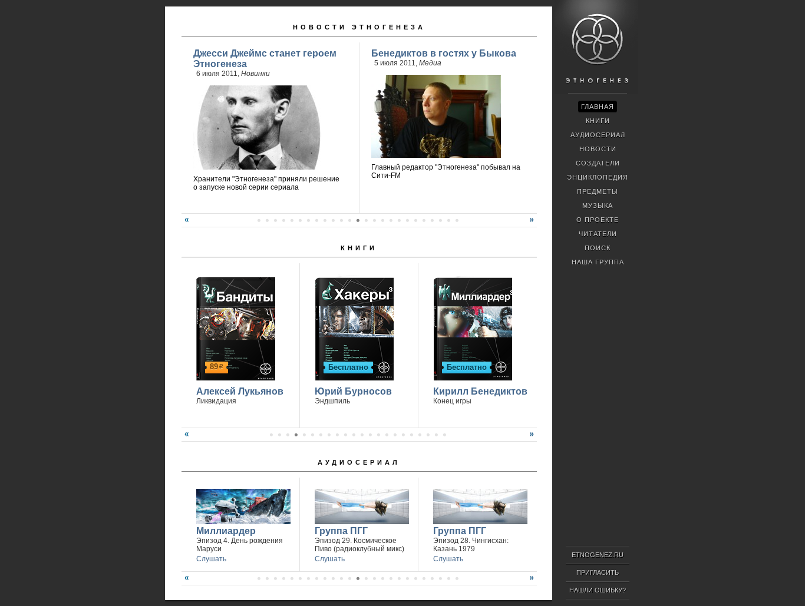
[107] (382, 220)
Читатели (598, 233)
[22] (444, 434)
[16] (395, 434)
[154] (366, 578)
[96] (291, 220)
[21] (436, 434)
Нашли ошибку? (597, 590)
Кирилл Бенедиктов (480, 391)
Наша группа (598, 262)
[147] (308, 578)
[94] (275, 220)
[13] (370, 434)
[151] (341, 578)
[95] (283, 220)
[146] (300, 578)
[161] (423, 578)
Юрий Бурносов (353, 391)
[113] (432, 220)
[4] (296, 434)
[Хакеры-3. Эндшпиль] (353, 327)
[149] (324, 578)
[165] (456, 578)
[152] (349, 578)
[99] (316, 220)
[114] (440, 220)
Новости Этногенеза (359, 27)
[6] (312, 434)
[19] (419, 434)
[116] (456, 220)
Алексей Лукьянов (239, 391)
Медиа (430, 63)
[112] (423, 220)
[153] (357, 578)
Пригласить (597, 572)
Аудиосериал (359, 462)
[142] (267, 578)
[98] (308, 220)
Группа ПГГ (341, 531)
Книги (359, 247)
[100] (324, 220)
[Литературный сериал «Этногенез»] (596, 92)
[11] (353, 434)
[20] (428, 434)
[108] (390, 220)
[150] (333, 578)
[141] (258, 578)
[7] (320, 434)
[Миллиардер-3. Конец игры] (471, 327)
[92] (258, 220)
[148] (316, 578)
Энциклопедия (597, 177)
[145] (291, 578)
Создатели (598, 163)
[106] (374, 220)
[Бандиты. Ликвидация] (234, 327)
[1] (271, 434)
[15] (386, 434)
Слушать (211, 559)
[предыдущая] (185, 224)
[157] (390, 578)
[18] (411, 434)
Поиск (598, 247)
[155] (374, 578)
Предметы (597, 191)
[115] (448, 220)
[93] (267, 220)
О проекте (597, 219)
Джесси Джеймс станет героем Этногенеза (264, 58)
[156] (382, 578)
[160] (415, 578)
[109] (399, 220)
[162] (432, 578)
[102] (341, 220)
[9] (337, 434)
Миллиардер (226, 531)
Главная (597, 106)
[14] (378, 434)
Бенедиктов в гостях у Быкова (443, 53)
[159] (407, 578)
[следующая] (533, 224)
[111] (415, 220)
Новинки (255, 73)
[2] (279, 434)
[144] (283, 578)
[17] (403, 434)
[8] (329, 434)
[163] (440, 578)
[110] (407, 220)
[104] (357, 220)
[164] (448, 578)
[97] (300, 220)
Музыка (597, 205)
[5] (304, 434)
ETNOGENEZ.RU (597, 554)
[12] (362, 434)
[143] (275, 578)
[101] (333, 220)
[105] (366, 220)
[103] (349, 220)
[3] (287, 434)
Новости (597, 149)
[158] (399, 578)
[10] (345, 434)
